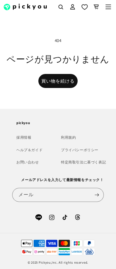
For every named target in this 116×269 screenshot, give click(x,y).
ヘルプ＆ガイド (29, 150)
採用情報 (23, 137)
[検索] (61, 7)
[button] (108, 7)
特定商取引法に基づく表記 (83, 162)
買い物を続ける (58, 81)
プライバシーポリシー (79, 150)
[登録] (97, 195)
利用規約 (68, 137)
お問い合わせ (27, 162)
